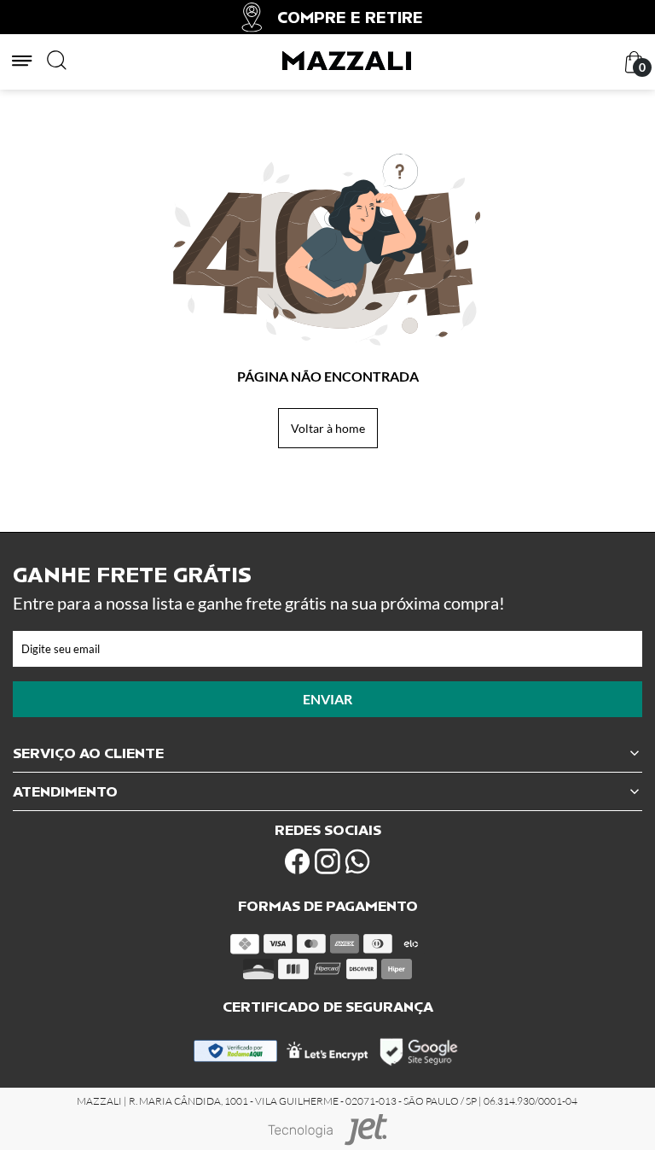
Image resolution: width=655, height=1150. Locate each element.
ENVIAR (327, 699)
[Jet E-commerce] (327, 1130)
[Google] (420, 1063)
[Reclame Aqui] (236, 1057)
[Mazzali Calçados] (346, 66)
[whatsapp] (357, 861)
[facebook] (297, 861)
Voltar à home (328, 428)
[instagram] (327, 861)
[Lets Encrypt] (328, 1056)
